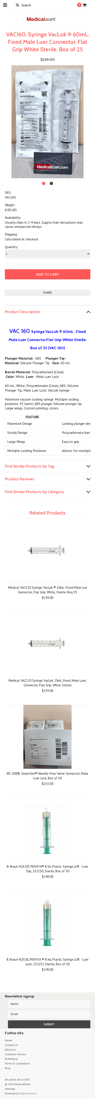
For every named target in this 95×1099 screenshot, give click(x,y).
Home (8, 1040)
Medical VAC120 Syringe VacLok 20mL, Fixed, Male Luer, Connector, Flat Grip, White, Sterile (47, 682)
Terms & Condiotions (17, 1063)
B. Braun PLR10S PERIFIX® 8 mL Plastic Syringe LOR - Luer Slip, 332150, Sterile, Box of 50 (47, 868)
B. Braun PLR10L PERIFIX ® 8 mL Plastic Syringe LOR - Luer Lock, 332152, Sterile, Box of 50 (48, 961)
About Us (10, 1049)
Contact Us (11, 1045)
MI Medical (11, 1058)
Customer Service (15, 1054)
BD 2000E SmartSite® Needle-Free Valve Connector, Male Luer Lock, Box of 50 (47, 775)
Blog (7, 1068)
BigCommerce (28, 1093)
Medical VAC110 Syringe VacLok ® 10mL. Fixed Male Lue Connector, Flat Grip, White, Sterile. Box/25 (47, 589)
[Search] (17, 4)
